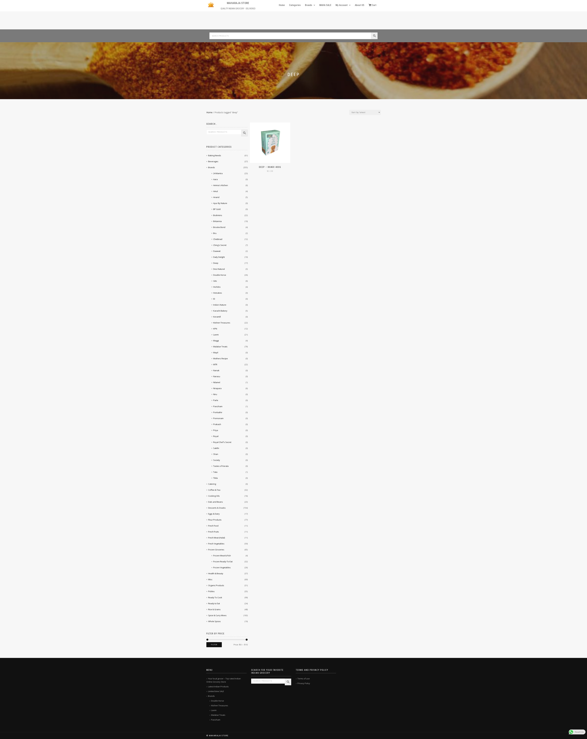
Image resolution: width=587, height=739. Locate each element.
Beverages (213, 161)
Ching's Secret (219, 245)
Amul (215, 191)
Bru (214, 233)
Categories (295, 5)
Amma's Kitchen (220, 185)
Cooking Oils (214, 496)
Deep (215, 263)
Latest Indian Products (218, 686)
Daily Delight (219, 257)
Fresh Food (213, 525)
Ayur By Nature (220, 203)
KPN (215, 328)
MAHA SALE (325, 5)
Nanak (216, 370)
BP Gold (217, 209)
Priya (215, 430)
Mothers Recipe (220, 358)
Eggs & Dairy (214, 513)
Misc (210, 579)
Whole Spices (214, 621)
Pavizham (217, 406)
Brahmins (217, 215)
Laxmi (216, 334)
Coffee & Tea (214, 490)
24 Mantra (218, 173)
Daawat (216, 251)
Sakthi (216, 448)
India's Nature (219, 304)
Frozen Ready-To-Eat (223, 561)
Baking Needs (214, 155)
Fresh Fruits (213, 531)
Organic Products (216, 585)
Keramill (217, 316)
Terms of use (303, 678)
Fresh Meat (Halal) (216, 537)
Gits (215, 281)
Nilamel (216, 382)
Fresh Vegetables (216, 543)
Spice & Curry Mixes (217, 615)
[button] (310, 5)
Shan (215, 454)
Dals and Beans (215, 501)
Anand (216, 197)
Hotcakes (217, 292)
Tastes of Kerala (221, 466)
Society (216, 460)
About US (359, 5)
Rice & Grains (214, 609)
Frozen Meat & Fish (222, 555)
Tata (215, 472)
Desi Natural (219, 269)
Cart (374, 5)
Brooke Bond (219, 227)
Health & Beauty (215, 573)
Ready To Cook (215, 597)
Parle (215, 400)
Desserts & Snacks (217, 507)
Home (282, 5)
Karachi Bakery (220, 310)
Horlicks (217, 287)
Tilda (215, 478)
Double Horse (219, 275)
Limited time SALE (216, 691)
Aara (215, 179)
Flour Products (215, 519)
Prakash (217, 424)
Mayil (215, 352)
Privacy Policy (303, 683)
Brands (308, 5)
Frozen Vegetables (222, 567)
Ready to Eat (214, 603)
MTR (215, 364)
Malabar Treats (220, 346)
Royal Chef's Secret (222, 442)
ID (214, 298)
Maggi (216, 340)
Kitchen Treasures (221, 322)
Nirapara (217, 388)
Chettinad (217, 239)
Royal (215, 436)
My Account (342, 5)
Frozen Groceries (216, 549)
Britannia (217, 221)
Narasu (216, 376)
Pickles (211, 591)
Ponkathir (217, 412)
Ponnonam (218, 418)
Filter (214, 645)
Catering (212, 484)
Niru (215, 394)
